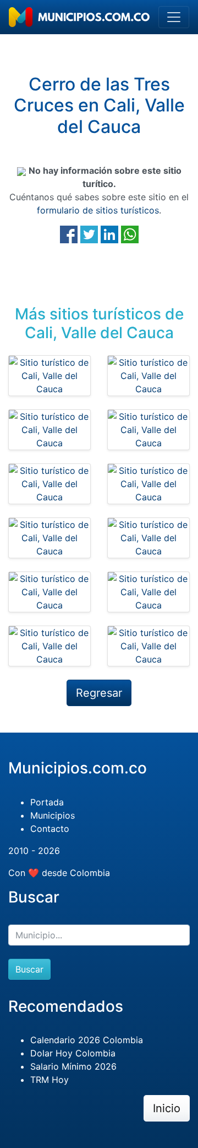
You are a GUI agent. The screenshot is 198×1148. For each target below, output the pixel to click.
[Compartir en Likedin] (109, 233)
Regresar (99, 693)
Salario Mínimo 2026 (73, 1066)
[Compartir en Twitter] (89, 233)
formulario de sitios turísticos (98, 210)
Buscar (29, 969)
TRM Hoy (49, 1079)
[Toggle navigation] (173, 17)
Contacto (49, 828)
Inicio (166, 1108)
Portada (47, 802)
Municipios (52, 815)
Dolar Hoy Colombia (73, 1053)
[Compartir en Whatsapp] (130, 233)
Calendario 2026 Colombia (86, 1039)
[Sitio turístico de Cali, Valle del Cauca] (49, 376)
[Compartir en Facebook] (69, 233)
